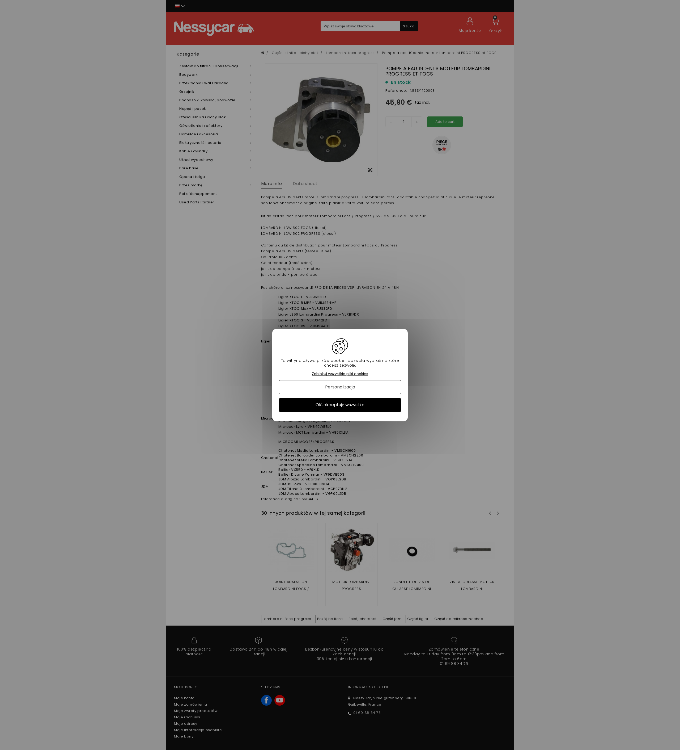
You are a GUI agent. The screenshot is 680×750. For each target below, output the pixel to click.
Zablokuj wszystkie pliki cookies (340, 374)
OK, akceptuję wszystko (340, 405)
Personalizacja (340, 387)
